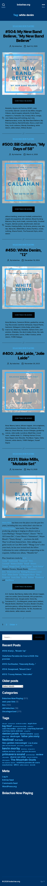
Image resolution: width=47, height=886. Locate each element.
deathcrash (28, 224)
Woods (27, 563)
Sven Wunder (20, 438)
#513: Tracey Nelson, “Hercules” (17, 674)
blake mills (28, 594)
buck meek (21, 221)
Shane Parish (17, 231)
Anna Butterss (10, 322)
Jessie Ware (15, 577)
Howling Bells (16, 226)
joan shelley (20, 745)
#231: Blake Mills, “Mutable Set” (23, 461)
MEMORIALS (21, 229)
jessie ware (32, 601)
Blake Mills (6, 522)
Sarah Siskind (38, 566)
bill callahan (26, 219)
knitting (24, 118)
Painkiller (24, 330)
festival (8, 739)
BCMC (29, 108)
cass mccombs (11, 596)
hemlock (8, 327)
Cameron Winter (23, 322)
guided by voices (37, 322)
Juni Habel (9, 118)
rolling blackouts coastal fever (30, 606)
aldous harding (11, 216)
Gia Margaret (22, 601)
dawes (36, 734)
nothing (8, 231)
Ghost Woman (17, 430)
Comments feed (9, 783)
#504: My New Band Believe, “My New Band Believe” (23, 36)
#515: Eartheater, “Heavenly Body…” (19, 664)
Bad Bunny (9, 580)
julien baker (35, 327)
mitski (41, 229)
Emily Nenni (34, 113)
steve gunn (6, 760)
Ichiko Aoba (25, 327)
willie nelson (15, 128)
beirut (18, 426)
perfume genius (11, 606)
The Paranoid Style (30, 231)
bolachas (18, 46)
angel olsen (32, 723)
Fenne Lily (23, 561)
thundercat (37, 609)
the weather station (8, 762)
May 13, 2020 (32, 469)
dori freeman (32, 428)
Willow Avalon (26, 128)
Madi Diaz (32, 433)
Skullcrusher (13, 561)
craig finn (27, 731)
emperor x (9, 116)
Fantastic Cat (19, 116)
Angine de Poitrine (19, 108)
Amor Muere (10, 426)
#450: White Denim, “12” (23, 252)
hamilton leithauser (25, 325)
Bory (14, 221)
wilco (16, 765)
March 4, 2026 (32, 154)
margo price (31, 749)
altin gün (4, 723)
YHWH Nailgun (16, 337)
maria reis (9, 330)
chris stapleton (38, 426)
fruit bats (19, 740)
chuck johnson (10, 428)
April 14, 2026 (32, 46)
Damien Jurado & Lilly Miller (24, 111)
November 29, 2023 (32, 364)
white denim (17, 440)
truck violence (15, 125)
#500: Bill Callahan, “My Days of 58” (23, 146)
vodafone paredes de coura (28, 763)
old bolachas (8, 708)
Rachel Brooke (23, 123)
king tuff (17, 118)
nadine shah (15, 435)
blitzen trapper (26, 426)
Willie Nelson (26, 566)
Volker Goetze (30, 335)
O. (21, 435)
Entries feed (8, 780)
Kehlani (31, 577)
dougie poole (24, 599)
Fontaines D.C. (10, 601)
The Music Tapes (32, 438)
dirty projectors (36, 596)
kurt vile (31, 118)
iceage (38, 116)
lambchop (24, 749)
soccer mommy (32, 757)
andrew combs (21, 723)
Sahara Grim (34, 330)
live (4, 705)
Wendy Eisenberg (28, 125)
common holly (31, 221)
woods (28, 611)
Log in (5, 776)
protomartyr (30, 755)
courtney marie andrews (12, 731)
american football (24, 216)
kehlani (40, 601)
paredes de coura (29, 751)
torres (22, 335)
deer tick (5, 737)
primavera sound (13, 754)
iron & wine (27, 226)
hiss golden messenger (14, 742)
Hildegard (16, 327)
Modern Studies (17, 563)
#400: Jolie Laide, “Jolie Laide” (23, 355)
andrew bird (36, 216)
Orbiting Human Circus (31, 435)
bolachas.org (23, 4)
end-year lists (8, 701)
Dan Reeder (21, 428)
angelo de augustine (13, 219)
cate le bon (21, 729)
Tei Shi (24, 577)
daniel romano (26, 734)
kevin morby (11, 748)
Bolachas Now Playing (23, 26)
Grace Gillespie (30, 430)
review (39, 754)
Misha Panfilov (32, 229)
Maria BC (12, 229)
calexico (30, 726)
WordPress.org (9, 786)
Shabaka (15, 332)
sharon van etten (18, 757)
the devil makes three (27, 332)
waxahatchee (7, 765)
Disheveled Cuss (13, 572)
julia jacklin (28, 745)
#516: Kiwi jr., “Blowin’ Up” (14, 651)
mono (20, 120)
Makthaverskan (11, 120)
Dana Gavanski (23, 596)
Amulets (8, 108)
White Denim (13, 574)
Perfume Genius (8, 528)
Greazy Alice (30, 116)
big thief (7, 725)
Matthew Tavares (23, 604)
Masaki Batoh (10, 604)
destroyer (15, 736)
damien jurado (17, 224)
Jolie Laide (15, 433)
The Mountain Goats (23, 759)
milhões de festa (8, 751)
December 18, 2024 (32, 260)
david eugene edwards (21, 113)
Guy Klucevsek (11, 325)
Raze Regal (9, 438)
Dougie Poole (14, 566)
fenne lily (33, 599)
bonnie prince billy (19, 726)
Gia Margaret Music (27, 574)
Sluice (32, 123)
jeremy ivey (36, 226)
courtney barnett (35, 728)
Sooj (7, 125)
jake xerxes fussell (9, 745)
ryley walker (5, 757)
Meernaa (17, 330)
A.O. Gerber (9, 594)
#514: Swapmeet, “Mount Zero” (16, 669)
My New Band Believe (31, 120)
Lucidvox (23, 433)
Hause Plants (38, 325)
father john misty (30, 736)
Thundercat (39, 577)
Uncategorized (9, 711)
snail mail (39, 123)
